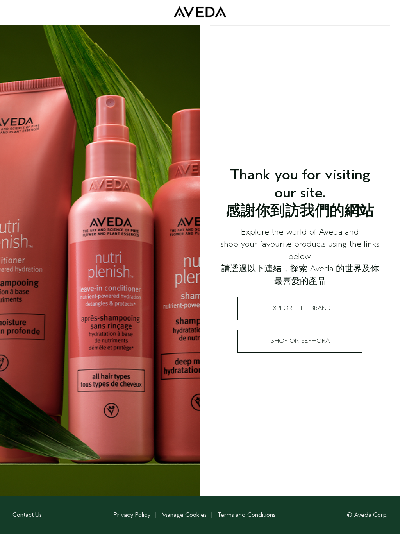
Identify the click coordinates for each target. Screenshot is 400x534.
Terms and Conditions (246, 514)
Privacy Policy (132, 514)
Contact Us (27, 514)
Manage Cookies (184, 514)
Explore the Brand (300, 308)
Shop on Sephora (300, 340)
